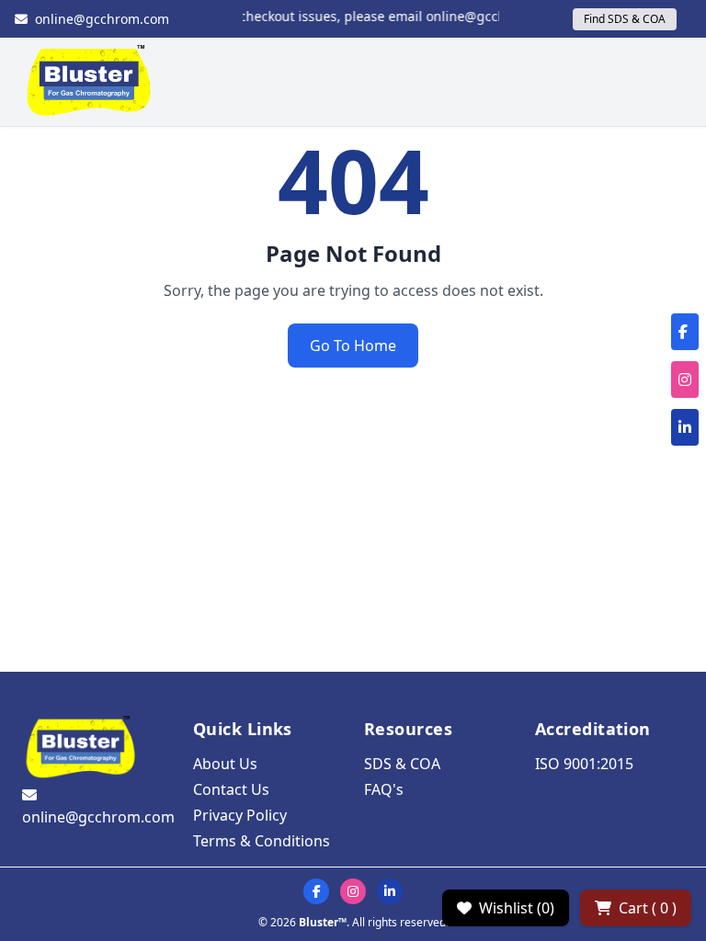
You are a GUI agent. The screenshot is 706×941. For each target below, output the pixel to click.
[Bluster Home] (89, 82)
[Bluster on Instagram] (353, 891)
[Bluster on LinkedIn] (390, 891)
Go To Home (353, 345)
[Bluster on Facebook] (316, 891)
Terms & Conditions (261, 841)
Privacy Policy (240, 815)
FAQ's (384, 789)
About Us (225, 764)
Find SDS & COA (625, 19)
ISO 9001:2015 (584, 764)
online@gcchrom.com (102, 19)
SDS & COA (402, 764)
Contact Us (231, 789)
